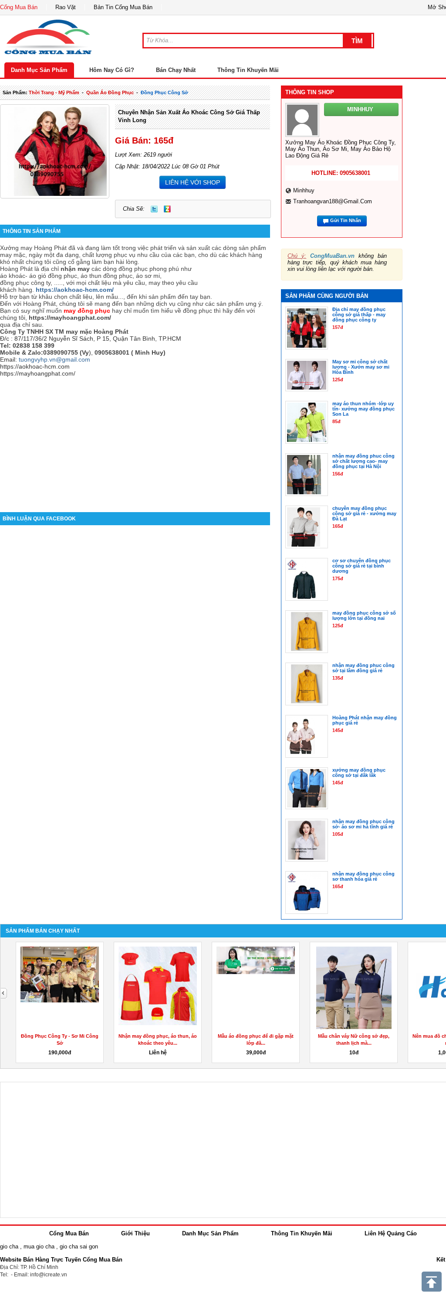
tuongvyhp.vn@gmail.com (54, 359)
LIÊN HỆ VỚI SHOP (192, 182)
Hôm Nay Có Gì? (111, 70)
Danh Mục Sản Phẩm (39, 70)
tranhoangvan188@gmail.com (332, 201)
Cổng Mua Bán (18, 7)
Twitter (154, 208)
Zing (167, 208)
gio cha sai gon (79, 1246)
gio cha (9, 1246)
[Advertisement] (135, 438)
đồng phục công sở (164, 92)
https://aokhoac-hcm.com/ (75, 289)
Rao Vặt (65, 7)
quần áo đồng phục (110, 92)
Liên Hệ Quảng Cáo (391, 1233)
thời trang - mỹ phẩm (54, 92)
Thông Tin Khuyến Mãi (248, 70)
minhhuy (303, 190)
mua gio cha (39, 1246)
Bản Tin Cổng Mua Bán (123, 7)
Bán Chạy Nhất (176, 70)
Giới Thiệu (135, 1233)
